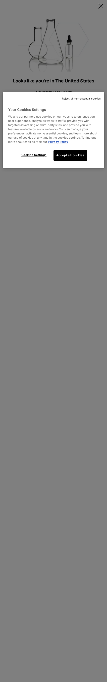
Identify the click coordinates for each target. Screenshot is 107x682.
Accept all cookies (70, 155)
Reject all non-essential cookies (81, 98)
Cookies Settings (34, 155)
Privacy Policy (58, 142)
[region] (54, 130)
